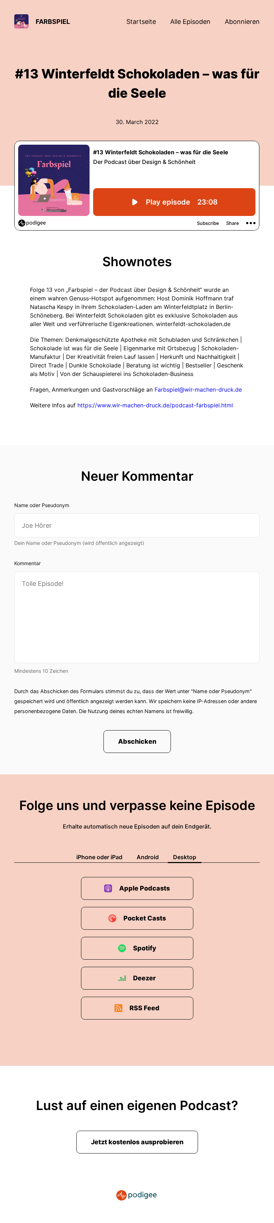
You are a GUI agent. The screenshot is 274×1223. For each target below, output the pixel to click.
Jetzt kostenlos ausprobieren (137, 1142)
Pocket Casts (144, 918)
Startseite (141, 21)
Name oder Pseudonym (41, 505)
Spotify (144, 948)
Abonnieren (242, 21)
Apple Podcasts (144, 888)
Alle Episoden (190, 21)
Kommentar (27, 563)
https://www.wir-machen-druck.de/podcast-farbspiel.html (155, 405)
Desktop (184, 857)
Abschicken (137, 741)
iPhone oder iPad (99, 857)
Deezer (144, 978)
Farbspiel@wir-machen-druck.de (198, 389)
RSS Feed (144, 1008)
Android (148, 857)
